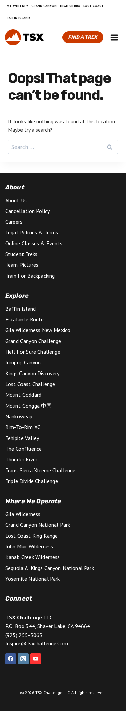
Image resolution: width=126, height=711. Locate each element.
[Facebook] (10, 658)
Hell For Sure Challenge (32, 351)
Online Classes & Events (33, 243)
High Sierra (70, 6)
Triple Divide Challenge (31, 481)
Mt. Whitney (17, 6)
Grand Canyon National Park (37, 524)
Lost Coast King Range (31, 535)
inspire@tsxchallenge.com (36, 643)
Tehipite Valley (22, 437)
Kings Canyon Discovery (32, 373)
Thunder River (21, 459)
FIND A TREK (82, 37)
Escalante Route (24, 319)
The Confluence (23, 448)
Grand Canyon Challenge (33, 340)
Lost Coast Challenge (30, 384)
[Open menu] (114, 37)
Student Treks (21, 254)
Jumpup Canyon (23, 362)
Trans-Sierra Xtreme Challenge (40, 470)
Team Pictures (21, 264)
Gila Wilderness (22, 514)
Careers (14, 221)
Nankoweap (18, 416)
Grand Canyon (44, 6)
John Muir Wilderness (29, 546)
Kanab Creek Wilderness (32, 557)
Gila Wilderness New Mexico (37, 330)
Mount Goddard (23, 394)
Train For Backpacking (30, 275)
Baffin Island (18, 17)
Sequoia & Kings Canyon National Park (49, 567)
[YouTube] (35, 658)
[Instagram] (23, 658)
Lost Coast (93, 6)
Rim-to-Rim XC (22, 427)
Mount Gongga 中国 (28, 405)
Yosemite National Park (32, 578)
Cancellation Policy (27, 210)
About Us (16, 200)
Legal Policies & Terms (31, 232)
